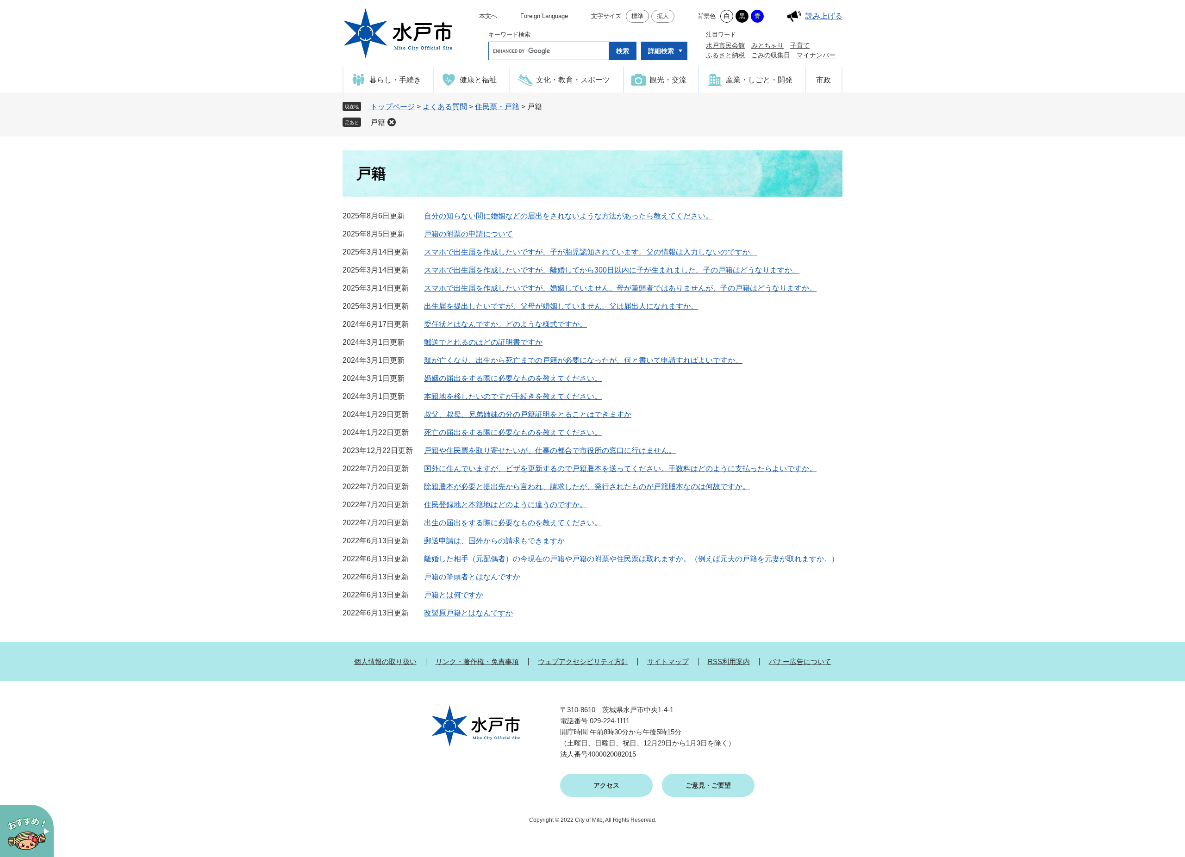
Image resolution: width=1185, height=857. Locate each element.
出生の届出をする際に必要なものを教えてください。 (513, 523)
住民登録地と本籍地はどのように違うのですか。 (505, 505)
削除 (391, 122)
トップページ (392, 107)
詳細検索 (661, 51)
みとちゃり (767, 45)
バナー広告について (800, 661)
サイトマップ (668, 661)
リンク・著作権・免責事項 (477, 661)
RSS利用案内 (729, 661)
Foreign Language (544, 15)
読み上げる (823, 16)
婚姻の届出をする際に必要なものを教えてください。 (513, 378)
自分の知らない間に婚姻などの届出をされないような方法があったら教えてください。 (568, 216)
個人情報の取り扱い (385, 661)
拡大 (663, 15)
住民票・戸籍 (497, 107)
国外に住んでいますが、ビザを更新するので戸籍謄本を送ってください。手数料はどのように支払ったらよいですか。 (620, 468)
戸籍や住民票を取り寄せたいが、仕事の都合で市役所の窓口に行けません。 (550, 450)
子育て (800, 45)
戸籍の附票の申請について (468, 234)
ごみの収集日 (770, 55)
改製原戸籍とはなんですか (468, 613)
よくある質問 (445, 107)
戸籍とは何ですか (453, 595)
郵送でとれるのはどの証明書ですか (483, 342)
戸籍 (377, 122)
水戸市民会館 (725, 45)
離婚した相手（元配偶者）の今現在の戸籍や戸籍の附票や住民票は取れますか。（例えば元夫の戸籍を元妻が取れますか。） (631, 559)
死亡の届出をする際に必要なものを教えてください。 (513, 432)
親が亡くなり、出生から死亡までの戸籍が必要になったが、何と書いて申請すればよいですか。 (583, 360)
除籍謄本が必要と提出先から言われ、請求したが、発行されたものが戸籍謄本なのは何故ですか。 (587, 487)
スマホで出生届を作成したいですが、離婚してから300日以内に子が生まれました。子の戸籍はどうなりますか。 (611, 270)
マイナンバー (816, 55)
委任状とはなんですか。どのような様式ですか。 (505, 324)
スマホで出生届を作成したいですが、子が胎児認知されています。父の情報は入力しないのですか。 (590, 252)
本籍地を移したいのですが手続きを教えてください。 (513, 396)
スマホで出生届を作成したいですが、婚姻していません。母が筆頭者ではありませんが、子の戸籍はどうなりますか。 (620, 288)
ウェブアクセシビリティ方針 (583, 661)
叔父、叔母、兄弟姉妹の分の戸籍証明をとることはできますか (527, 414)
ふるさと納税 (725, 55)
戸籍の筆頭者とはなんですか (472, 577)
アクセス (606, 785)
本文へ (488, 15)
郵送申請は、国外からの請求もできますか (494, 541)
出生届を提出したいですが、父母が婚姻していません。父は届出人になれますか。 (561, 306)
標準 (637, 15)
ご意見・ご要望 (708, 785)
